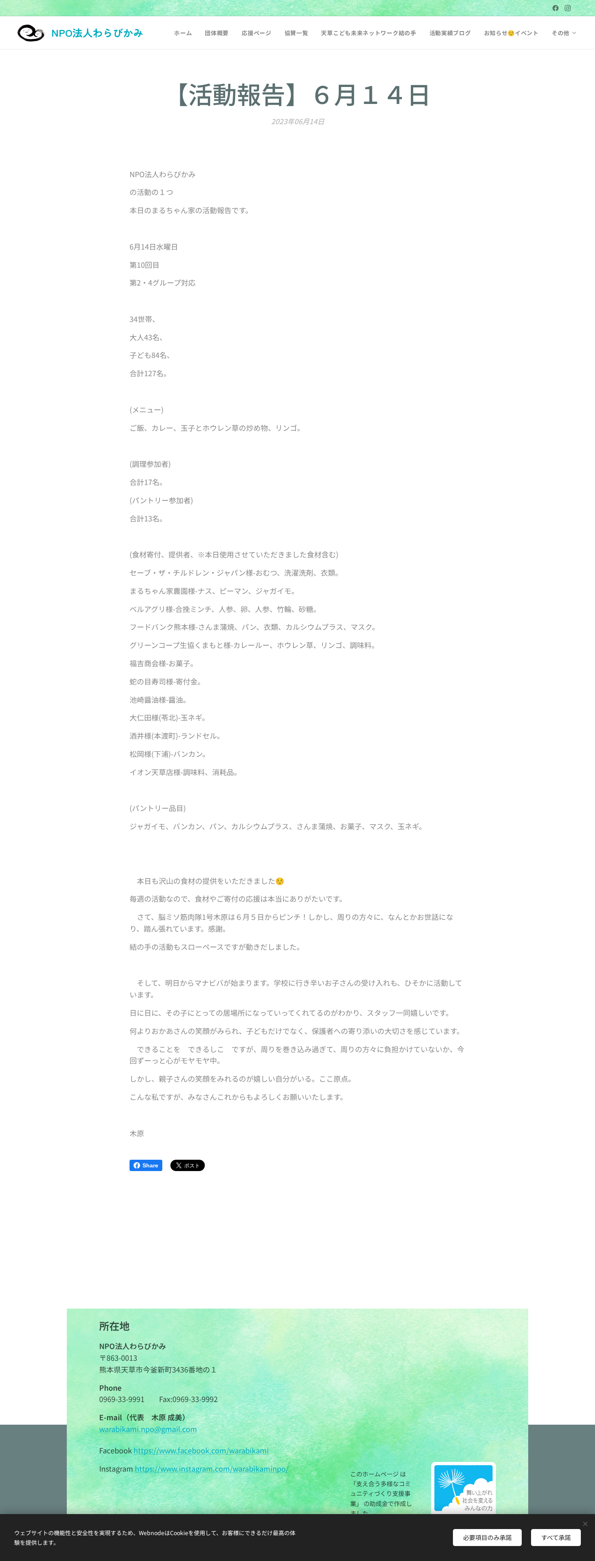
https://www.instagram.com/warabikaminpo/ (212, 1468)
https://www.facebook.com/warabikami (201, 1450)
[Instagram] (568, 8)
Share (150, 1165)
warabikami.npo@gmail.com (148, 1428)
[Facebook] (555, 8)
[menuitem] (185, 33)
